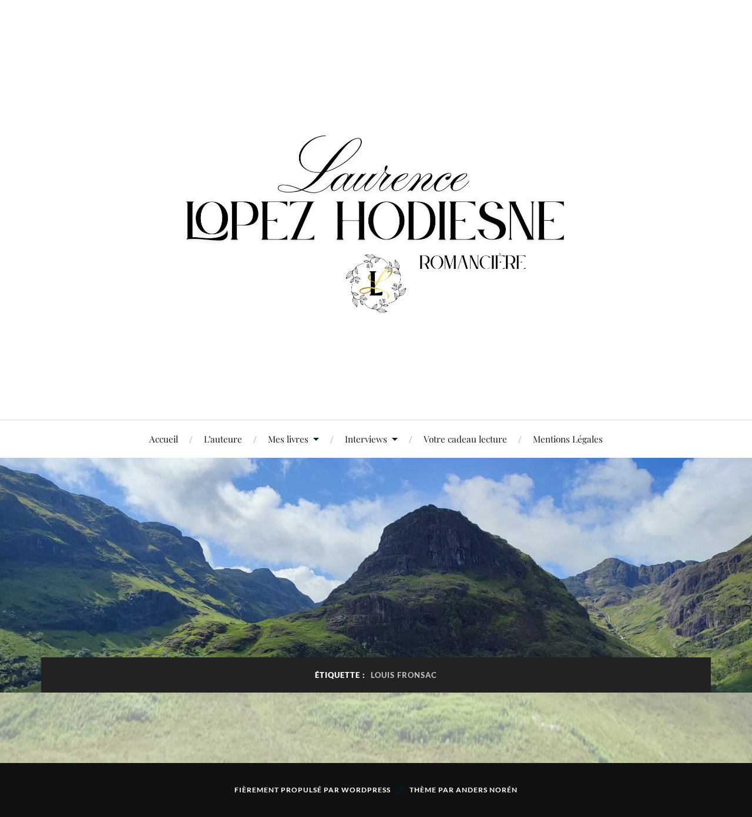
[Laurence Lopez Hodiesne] (376, 209)
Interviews (366, 439)
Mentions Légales (568, 439)
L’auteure (223, 439)
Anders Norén (487, 789)
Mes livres (288, 439)
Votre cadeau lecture (465, 439)
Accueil (163, 439)
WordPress (366, 789)
